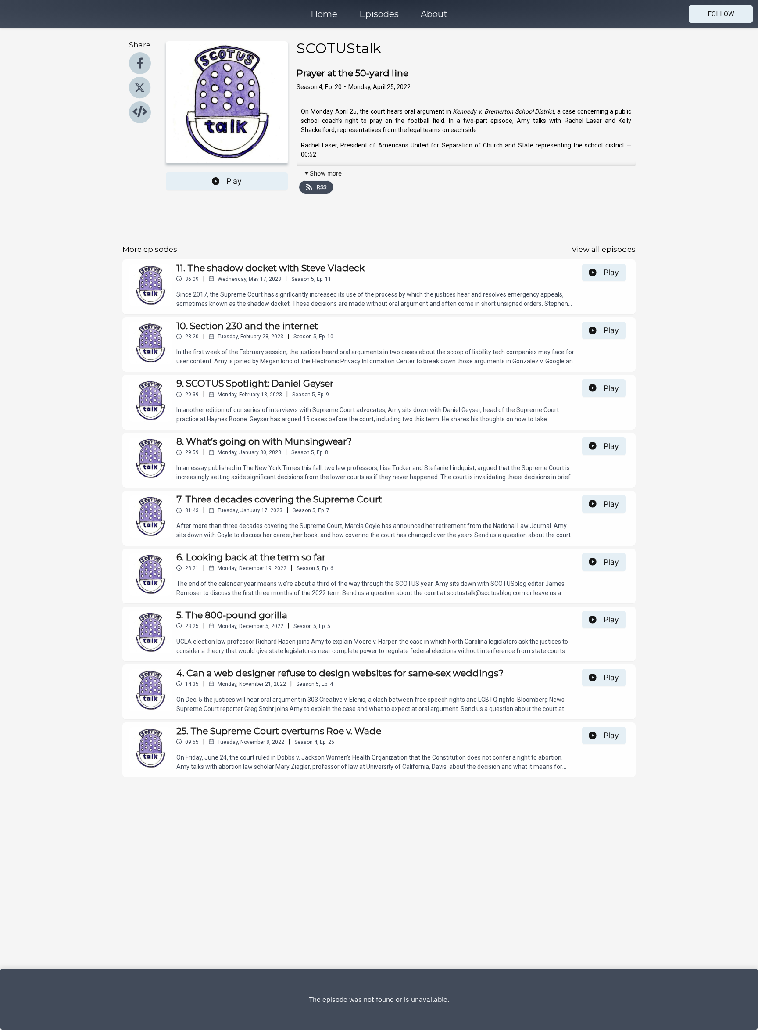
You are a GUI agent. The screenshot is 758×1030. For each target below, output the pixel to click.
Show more (326, 173)
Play (234, 181)
